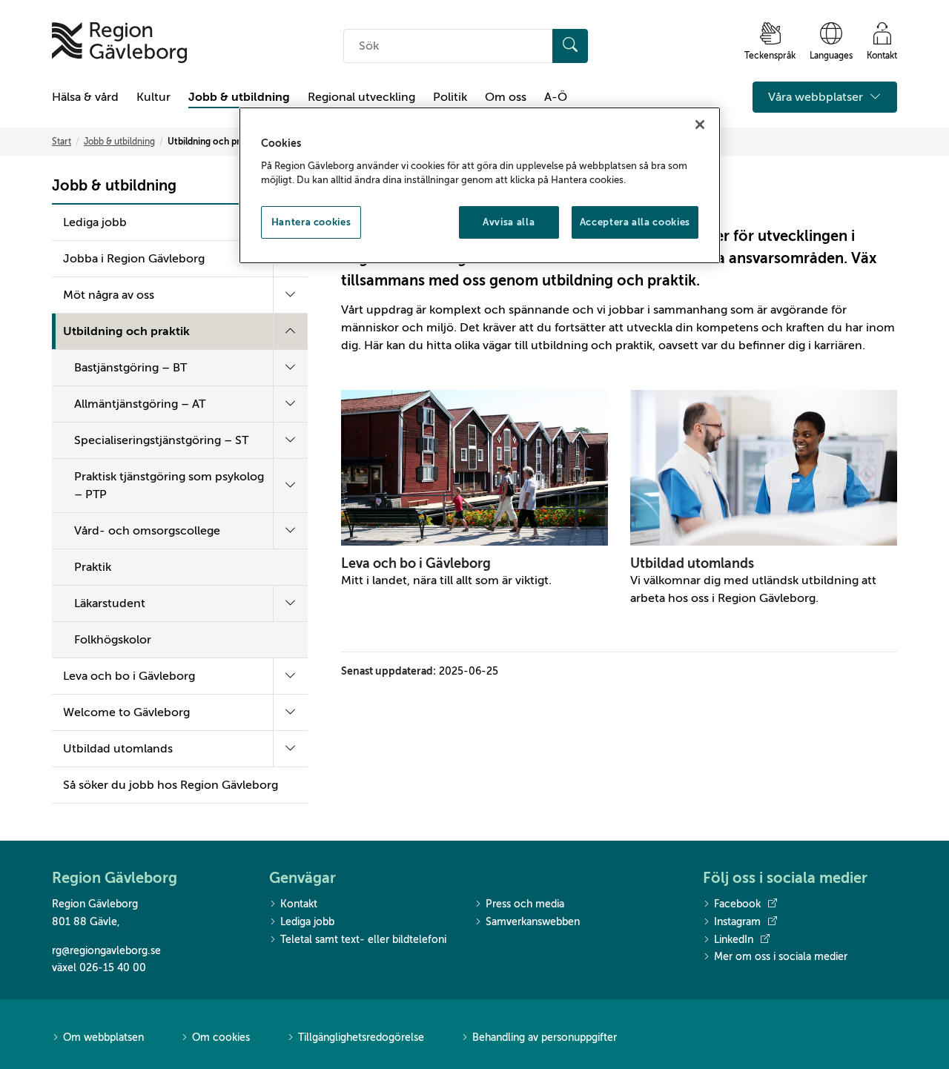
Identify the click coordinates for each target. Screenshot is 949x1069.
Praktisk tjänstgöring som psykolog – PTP (169, 485)
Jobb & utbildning (239, 97)
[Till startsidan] (119, 42)
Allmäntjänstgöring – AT (139, 404)
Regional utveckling (361, 97)
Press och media (525, 904)
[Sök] (570, 46)
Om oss (505, 97)
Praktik (92, 567)
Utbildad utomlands (118, 748)
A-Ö (555, 97)
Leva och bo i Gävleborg (129, 676)
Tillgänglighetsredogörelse (361, 1037)
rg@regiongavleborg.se (106, 950)
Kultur (153, 97)
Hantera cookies (311, 222)
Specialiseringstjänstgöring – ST (161, 440)
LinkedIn (733, 939)
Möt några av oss (108, 295)
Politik (450, 97)
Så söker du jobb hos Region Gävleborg (170, 785)
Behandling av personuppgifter (544, 1037)
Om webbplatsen (103, 1037)
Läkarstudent (109, 603)
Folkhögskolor (112, 639)
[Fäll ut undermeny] (290, 295)
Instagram (737, 921)
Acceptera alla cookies (635, 222)
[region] (480, 185)
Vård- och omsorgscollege (147, 530)
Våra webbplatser (817, 97)
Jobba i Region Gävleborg (134, 258)
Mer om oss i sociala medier (780, 956)
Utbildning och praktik (126, 331)
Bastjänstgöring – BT (130, 367)
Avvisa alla (509, 222)
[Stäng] (700, 124)
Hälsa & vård (85, 97)
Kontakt (298, 904)
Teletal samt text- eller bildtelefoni (363, 939)
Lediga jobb (95, 222)
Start (61, 141)
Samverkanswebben (533, 921)
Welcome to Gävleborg (126, 712)
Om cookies (221, 1037)
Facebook (737, 904)
